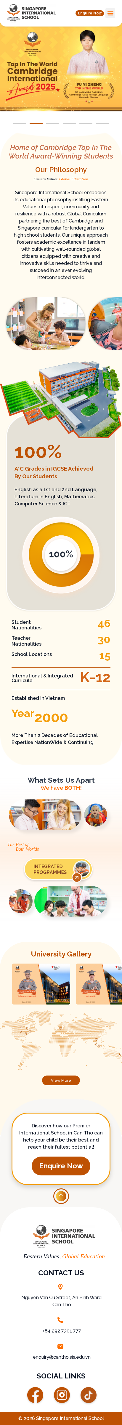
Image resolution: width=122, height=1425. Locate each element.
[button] (90, 13)
